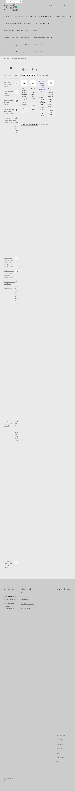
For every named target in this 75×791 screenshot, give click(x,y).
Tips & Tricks (10, 603)
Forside (8, 58)
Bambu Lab (7, 30)
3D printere (29, 16)
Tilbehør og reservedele (11, 23)
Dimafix (43, 45)
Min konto (49, 6)
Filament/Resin (44, 16)
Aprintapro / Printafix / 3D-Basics (26, 30)
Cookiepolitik (25, 608)
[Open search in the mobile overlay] (64, 5)
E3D (36, 23)
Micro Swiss (27, 23)
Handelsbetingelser (27, 604)
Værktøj (35, 52)
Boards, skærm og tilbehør (41, 38)
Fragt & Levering (11, 596)
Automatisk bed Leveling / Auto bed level (16, 38)
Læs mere (24, 110)
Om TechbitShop (11, 599)
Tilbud (35, 45)
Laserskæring (19, 16)
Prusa (43, 52)
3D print (6, 16)
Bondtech (43, 23)
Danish (11, 1)
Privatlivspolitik (26, 599)
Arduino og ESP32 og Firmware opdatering (17, 45)
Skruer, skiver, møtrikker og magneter (16, 52)
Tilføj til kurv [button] (33, 107)
